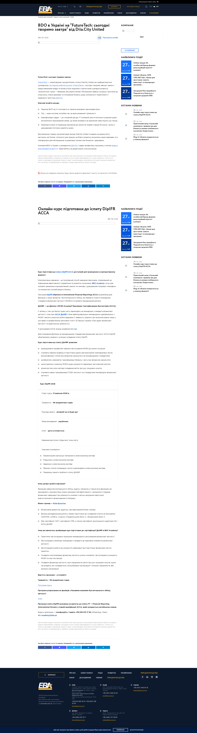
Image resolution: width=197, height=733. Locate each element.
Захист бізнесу (75, 13)
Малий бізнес (109, 13)
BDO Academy (98, 283)
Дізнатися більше (136, 730)
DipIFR (49, 295)
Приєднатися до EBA (115, 678)
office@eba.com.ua (78, 706)
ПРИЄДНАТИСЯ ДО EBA (94, 6)
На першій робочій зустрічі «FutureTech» (66, 85)
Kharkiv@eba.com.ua (140, 690)
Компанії (114, 7)
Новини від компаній (45, 17)
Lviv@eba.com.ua (108, 695)
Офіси (119, 13)
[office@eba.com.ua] (80, 7)
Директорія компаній (61, 17)
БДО (72, 17)
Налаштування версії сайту (147, 2)
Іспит (40, 599)
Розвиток (96, 13)
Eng (150, 6)
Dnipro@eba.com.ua (78, 720)
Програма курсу (45, 585)
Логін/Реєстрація (133, 6)
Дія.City (59, 98)
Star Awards (154, 13)
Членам (143, 13)
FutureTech (42, 82)
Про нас (61, 13)
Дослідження (131, 13)
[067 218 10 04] (74, 7)
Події (87, 13)
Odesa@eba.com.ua (109, 720)
